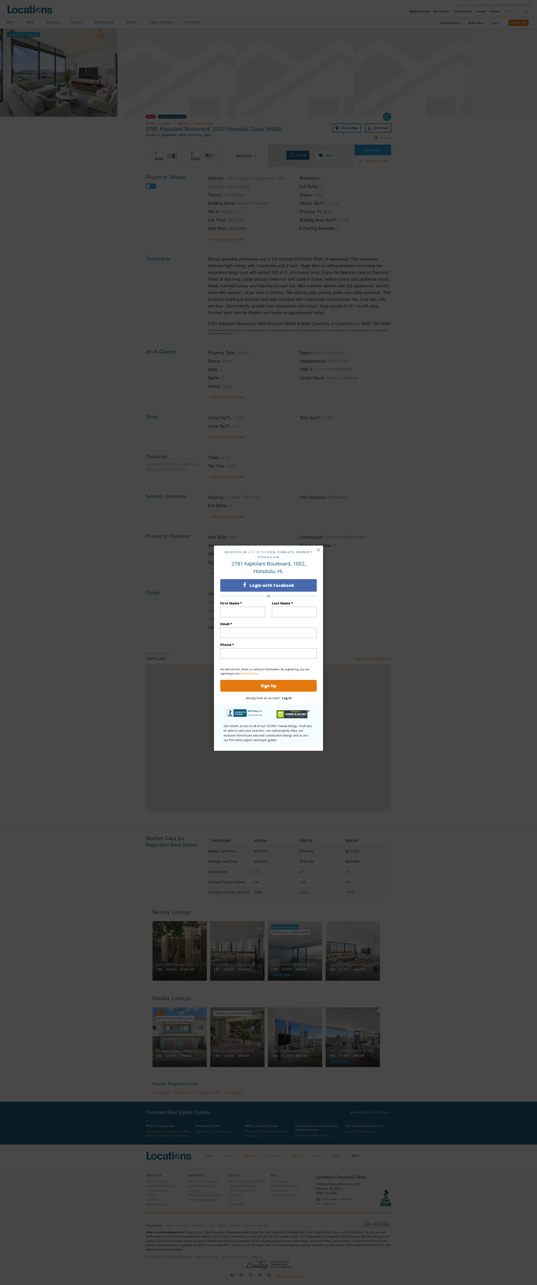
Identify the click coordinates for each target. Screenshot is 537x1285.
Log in (254, 552)
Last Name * (282, 603)
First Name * (231, 603)
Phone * (227, 644)
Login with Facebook (271, 585)
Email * (226, 624)
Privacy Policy (249, 673)
